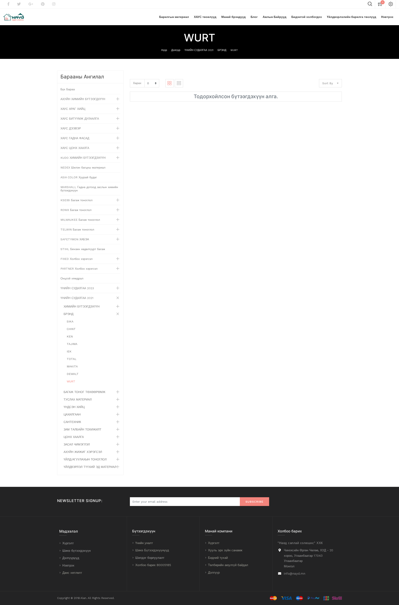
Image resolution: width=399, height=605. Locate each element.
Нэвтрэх (68, 565)
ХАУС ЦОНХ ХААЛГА (74, 148)
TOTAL (71, 359)
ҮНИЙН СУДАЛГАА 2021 (199, 50)
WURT (234, 50)
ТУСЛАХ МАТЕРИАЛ (78, 399)
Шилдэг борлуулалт (149, 558)
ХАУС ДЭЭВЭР (70, 128)
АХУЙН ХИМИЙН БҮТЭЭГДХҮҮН (82, 99)
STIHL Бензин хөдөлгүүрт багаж (82, 249)
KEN (70, 336)
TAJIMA (72, 344)
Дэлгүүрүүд (70, 558)
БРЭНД (222, 50)
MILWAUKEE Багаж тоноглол (80, 219)
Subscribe (254, 501)
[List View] (179, 83)
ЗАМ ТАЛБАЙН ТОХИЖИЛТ (82, 429)
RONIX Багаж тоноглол (75, 210)
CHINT (71, 329)
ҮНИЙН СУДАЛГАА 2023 (77, 288)
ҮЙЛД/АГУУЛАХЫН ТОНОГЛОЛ (85, 459)
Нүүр (164, 50)
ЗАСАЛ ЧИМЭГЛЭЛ (77, 444)
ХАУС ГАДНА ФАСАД (74, 138)
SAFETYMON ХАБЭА (74, 239)
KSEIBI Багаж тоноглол (76, 200)
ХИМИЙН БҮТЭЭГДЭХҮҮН (82, 306)
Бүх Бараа (67, 89)
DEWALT (73, 374)
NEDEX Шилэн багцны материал (82, 167)
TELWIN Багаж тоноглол (77, 229)
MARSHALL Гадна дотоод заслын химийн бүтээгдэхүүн (89, 188)
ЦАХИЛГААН (72, 414)
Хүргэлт (68, 543)
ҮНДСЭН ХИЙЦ (74, 407)
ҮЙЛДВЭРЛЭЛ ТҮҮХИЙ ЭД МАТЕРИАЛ (90, 467)
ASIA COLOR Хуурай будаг (78, 177)
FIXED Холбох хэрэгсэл (76, 258)
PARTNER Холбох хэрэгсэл (78, 268)
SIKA (70, 321)
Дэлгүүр (175, 50)
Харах (137, 83)
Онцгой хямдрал (71, 278)
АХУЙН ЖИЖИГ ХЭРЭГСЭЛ (83, 452)
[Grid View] (169, 83)
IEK (69, 351)
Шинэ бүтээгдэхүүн (76, 551)
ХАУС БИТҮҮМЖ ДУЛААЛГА (79, 118)
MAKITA (72, 366)
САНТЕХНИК (72, 422)
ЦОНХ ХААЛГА (74, 437)
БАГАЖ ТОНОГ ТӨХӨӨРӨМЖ (84, 392)
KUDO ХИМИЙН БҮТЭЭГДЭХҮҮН (83, 157)
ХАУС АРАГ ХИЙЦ (72, 108)
